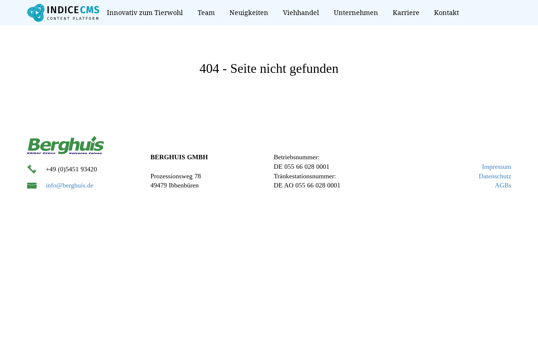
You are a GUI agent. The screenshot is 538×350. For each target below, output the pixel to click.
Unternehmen (356, 12)
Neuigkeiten (248, 12)
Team (206, 12)
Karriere (406, 12)
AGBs (503, 185)
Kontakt (446, 12)
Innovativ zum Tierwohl (145, 12)
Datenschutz (495, 176)
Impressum (496, 166)
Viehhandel (301, 12)
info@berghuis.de (69, 185)
